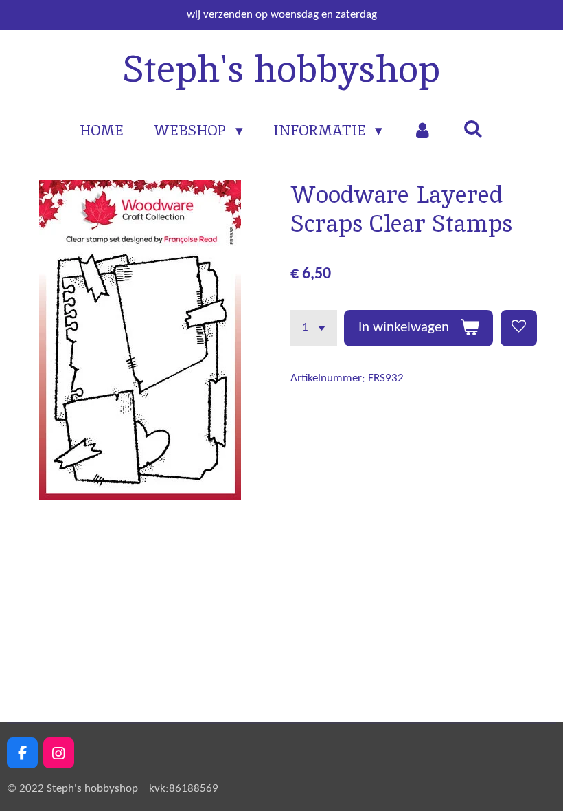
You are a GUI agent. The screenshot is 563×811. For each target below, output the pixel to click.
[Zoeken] (472, 128)
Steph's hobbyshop (281, 69)
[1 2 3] (313, 328)
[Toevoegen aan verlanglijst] (519, 328)
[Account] (422, 130)
